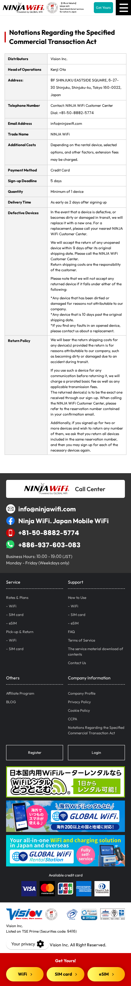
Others (12, 678)
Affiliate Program (20, 693)
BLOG (11, 702)
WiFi (12, 606)
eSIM (13, 623)
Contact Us (77, 662)
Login (96, 752)
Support (75, 582)
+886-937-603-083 (49, 545)
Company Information (89, 678)
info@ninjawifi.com (47, 509)
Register (34, 752)
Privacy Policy (79, 702)
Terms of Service (81, 640)
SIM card (16, 614)
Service (13, 582)
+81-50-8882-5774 (48, 532)
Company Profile (81, 693)
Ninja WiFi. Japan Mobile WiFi (63, 520)
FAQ (71, 631)
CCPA (72, 719)
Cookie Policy (79, 710)
